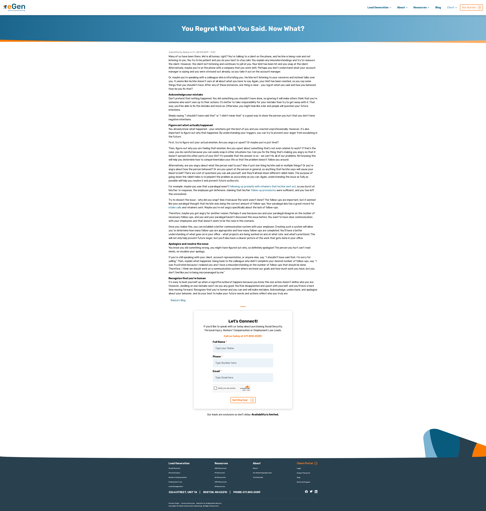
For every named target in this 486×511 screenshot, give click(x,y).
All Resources (220, 486)
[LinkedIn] (316, 491)
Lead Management (176, 486)
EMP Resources (221, 482)
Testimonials (258, 477)
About (401, 7)
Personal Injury (174, 473)
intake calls (175, 207)
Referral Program (303, 482)
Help (298, 477)
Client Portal (305, 463)
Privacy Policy (174, 503)
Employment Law (175, 482)
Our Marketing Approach (262, 473)
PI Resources (220, 473)
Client (450, 7)
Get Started (469, 7)
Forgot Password (303, 473)
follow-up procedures (263, 190)
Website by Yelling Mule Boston (208, 503)
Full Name (219, 341)
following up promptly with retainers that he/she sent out (262, 186)
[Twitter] (311, 491)
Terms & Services (188, 503)
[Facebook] (306, 491)
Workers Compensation (178, 477)
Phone (217, 356)
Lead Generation (378, 7)
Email (216, 371)
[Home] (14, 7)
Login (299, 468)
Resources (420, 7)
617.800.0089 (251, 492)
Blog (438, 7)
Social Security (174, 468)
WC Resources (220, 477)
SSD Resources (220, 468)
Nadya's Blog (178, 300)
